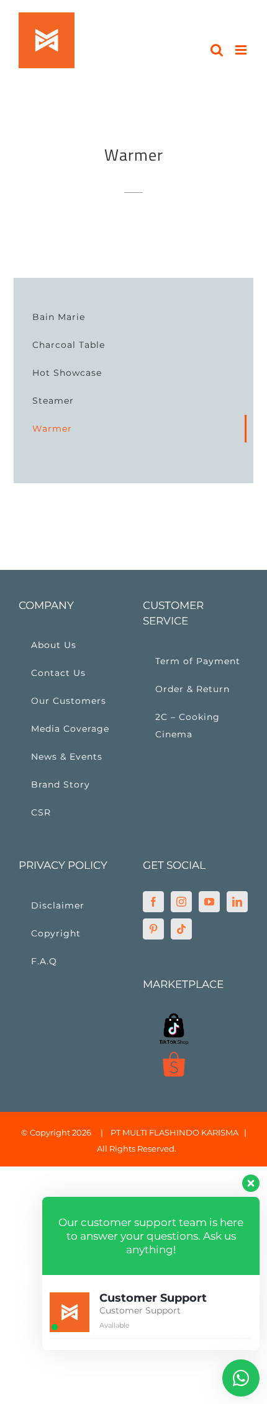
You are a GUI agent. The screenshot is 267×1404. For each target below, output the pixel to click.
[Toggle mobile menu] (241, 49)
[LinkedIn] (237, 901)
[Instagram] (181, 901)
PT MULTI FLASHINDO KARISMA (174, 1132)
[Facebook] (153, 901)
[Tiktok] (181, 929)
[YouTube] (209, 901)
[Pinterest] (153, 929)
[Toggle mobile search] (216, 49)
